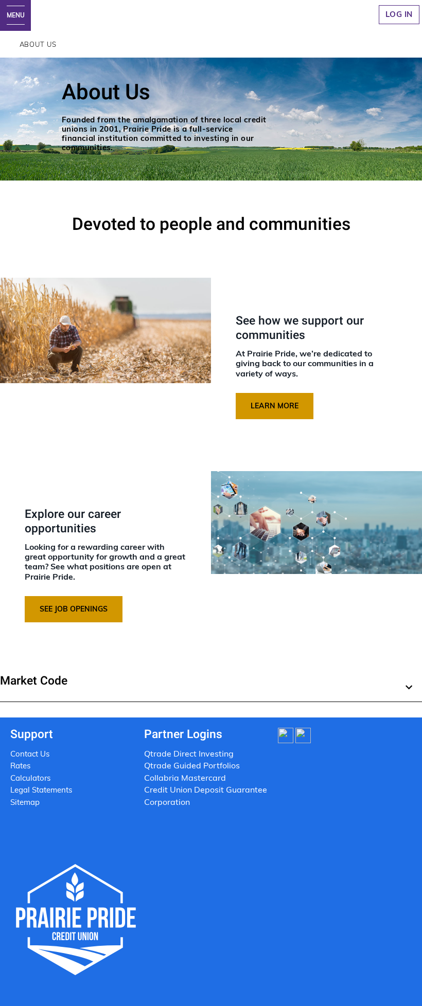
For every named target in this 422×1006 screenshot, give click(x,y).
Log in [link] (399, 14)
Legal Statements (42, 790)
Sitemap (25, 802)
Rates (20, 765)
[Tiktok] (285, 735)
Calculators (30, 778)
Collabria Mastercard (185, 778)
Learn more (274, 405)
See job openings (74, 609)
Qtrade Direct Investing (189, 753)
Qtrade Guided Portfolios (192, 765)
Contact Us (29, 754)
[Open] (15, 15)
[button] (211, 685)
